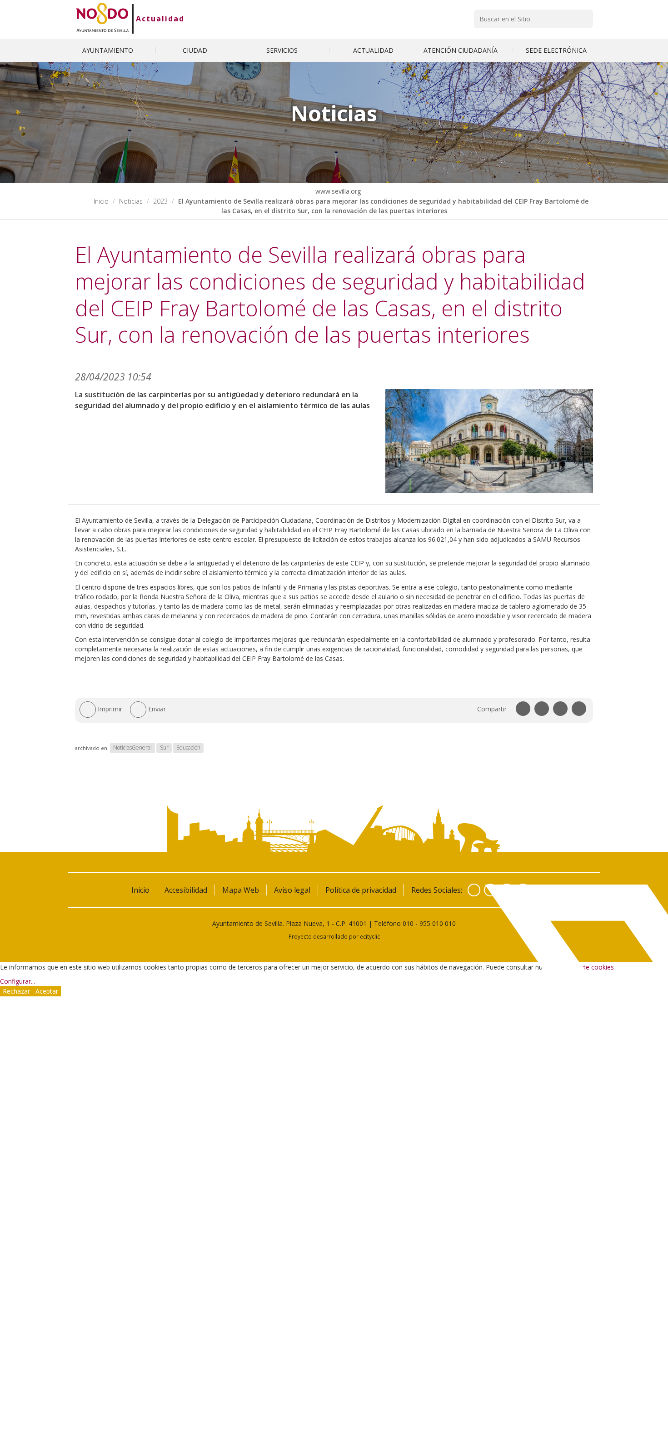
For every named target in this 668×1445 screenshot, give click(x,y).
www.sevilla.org (337, 191)
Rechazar (16, 991)
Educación (188, 748)
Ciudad (196, 50)
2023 (160, 201)
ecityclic (370, 936)
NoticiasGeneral (132, 748)
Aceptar (46, 991)
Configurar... (17, 981)
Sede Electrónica (556, 50)
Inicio (101, 201)
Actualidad (160, 19)
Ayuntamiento (108, 50)
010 (408, 923)
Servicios (282, 50)
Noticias (131, 201)
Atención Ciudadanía (461, 50)
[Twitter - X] (490, 890)
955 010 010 (437, 923)
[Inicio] (102, 18)
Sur (164, 748)
